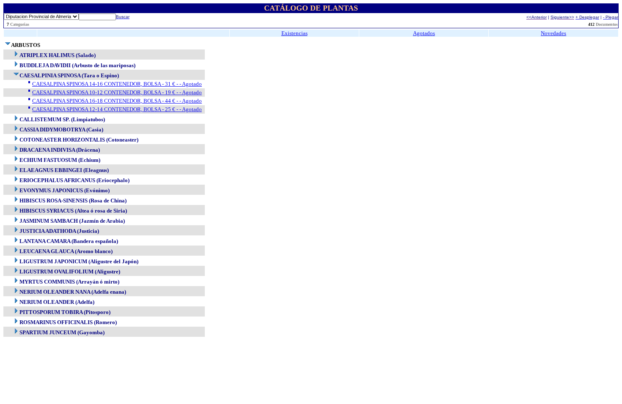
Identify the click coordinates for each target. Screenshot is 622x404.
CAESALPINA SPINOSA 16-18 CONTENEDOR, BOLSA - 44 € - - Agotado (117, 101)
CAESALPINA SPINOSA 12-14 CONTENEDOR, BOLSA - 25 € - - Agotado (117, 109)
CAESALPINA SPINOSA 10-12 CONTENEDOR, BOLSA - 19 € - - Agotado (117, 92)
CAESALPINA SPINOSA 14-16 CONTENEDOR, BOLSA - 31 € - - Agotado (117, 84)
